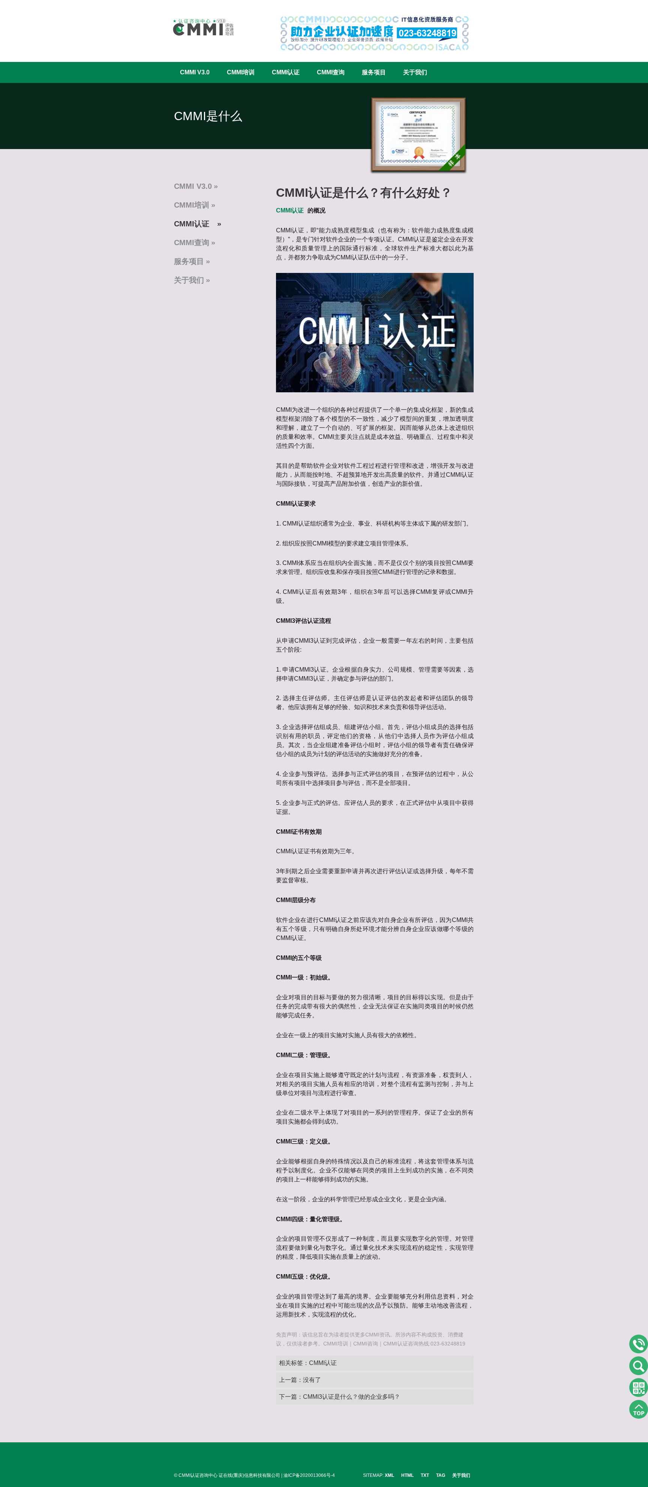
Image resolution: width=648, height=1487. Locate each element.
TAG (440, 1475)
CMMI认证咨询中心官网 (198, 27)
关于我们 (415, 72)
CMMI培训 (241, 72)
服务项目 (374, 72)
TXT (425, 1475)
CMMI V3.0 (195, 72)
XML (389, 1475)
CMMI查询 (331, 72)
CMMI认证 (286, 72)
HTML (407, 1475)
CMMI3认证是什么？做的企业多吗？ (351, 1397)
